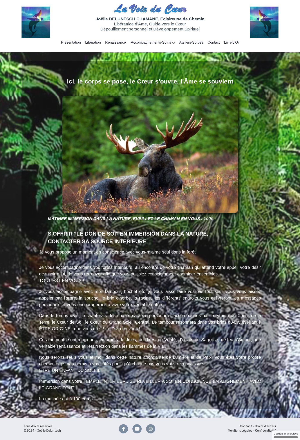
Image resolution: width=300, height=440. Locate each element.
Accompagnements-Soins (151, 42)
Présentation (71, 42)
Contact (214, 42)
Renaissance (115, 42)
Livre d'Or (231, 42)
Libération (93, 42)
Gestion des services (286, 433)
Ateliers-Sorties (191, 42)
